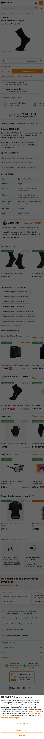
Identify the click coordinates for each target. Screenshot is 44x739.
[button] (37, 713)
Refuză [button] (22, 735)
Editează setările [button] (22, 730)
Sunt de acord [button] (22, 723)
